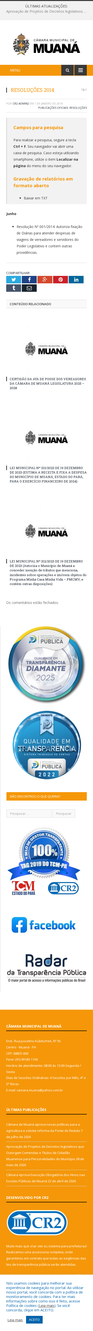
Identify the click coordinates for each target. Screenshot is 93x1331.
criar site (36, 1246)
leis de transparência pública (28, 1264)
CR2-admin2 (21, 103)
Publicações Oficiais (53, 108)
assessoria (40, 1252)
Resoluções (78, 108)
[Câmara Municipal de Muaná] (46, 43)
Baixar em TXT (36, 198)
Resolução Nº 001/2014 (36, 226)
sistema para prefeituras (67, 1246)
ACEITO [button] (34, 1319)
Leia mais (46, 1305)
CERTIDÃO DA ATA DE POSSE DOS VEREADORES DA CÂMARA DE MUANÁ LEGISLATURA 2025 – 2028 (48, 383)
